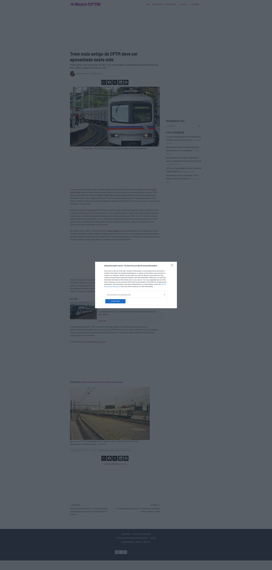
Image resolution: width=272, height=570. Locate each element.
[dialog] (136, 285)
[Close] (173, 266)
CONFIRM (115, 301)
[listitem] (136, 295)
